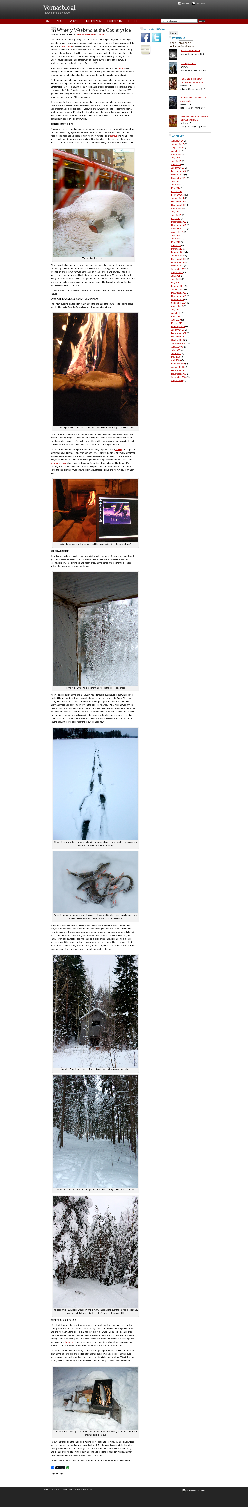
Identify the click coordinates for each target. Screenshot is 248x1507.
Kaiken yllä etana (188, 63)
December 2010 (178, 293)
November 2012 (178, 225)
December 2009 (178, 333)
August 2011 (177, 272)
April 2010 (176, 320)
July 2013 (175, 212)
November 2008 (178, 374)
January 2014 (177, 198)
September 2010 (179, 303)
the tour (113, 136)
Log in (202, 1490)
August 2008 (177, 380)
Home (48, 21)
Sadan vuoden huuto (190, 50)
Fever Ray (69, 1342)
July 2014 (175, 181)
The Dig (118, 449)
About (60, 21)
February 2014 (178, 195)
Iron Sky (121, 68)
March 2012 (176, 249)
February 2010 (178, 326)
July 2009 (175, 350)
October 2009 (177, 340)
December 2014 (178, 171)
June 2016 (176, 151)
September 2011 (178, 269)
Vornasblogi (59, 7)
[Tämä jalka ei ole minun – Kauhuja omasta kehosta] (174, 83)
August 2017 (177, 141)
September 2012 (179, 229)
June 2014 (176, 185)
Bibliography (93, 21)
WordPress (192, 1490)
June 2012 (176, 239)
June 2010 (176, 313)
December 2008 (178, 370)
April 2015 (176, 164)
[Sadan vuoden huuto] (175, 54)
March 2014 (176, 191)
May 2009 (175, 357)
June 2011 (176, 279)
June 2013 (176, 215)
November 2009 (178, 337)
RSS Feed (186, 3)
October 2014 (177, 175)
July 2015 (175, 158)
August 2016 (177, 147)
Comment (101, 34)
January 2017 (177, 144)
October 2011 (177, 266)
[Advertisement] (153, 107)
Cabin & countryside (85, 34)
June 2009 (176, 353)
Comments (200, 3)
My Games (75, 21)
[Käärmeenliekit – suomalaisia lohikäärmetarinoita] (175, 121)
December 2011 (178, 259)
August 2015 (177, 154)
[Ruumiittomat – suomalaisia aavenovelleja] (174, 102)
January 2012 (177, 256)
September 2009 (179, 343)
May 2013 (175, 218)
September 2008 (179, 377)
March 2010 (176, 323)
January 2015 (177, 168)
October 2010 (177, 299)
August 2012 (177, 232)
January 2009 (177, 367)
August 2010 (177, 306)
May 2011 (175, 283)
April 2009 (176, 360)
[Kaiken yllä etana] (175, 68)
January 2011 (177, 289)
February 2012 (178, 252)
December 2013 (178, 202)
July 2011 (175, 276)
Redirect (133, 21)
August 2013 (177, 208)
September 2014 (179, 178)
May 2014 (175, 188)
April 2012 (176, 245)
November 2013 (178, 205)
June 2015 (176, 161)
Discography (114, 21)
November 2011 (178, 262)
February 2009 (178, 364)
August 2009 (177, 347)
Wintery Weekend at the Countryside (94, 30)
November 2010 (178, 296)
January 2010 (177, 330)
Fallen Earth (66, 46)
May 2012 (175, 242)
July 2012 (175, 235)
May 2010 (175, 316)
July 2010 (175, 310)
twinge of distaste (58, 463)
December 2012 (178, 222)
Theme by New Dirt (84, 1490)
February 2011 (178, 286)
